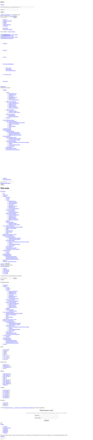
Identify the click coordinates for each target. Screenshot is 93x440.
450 (4, 377)
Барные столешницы (13, 107)
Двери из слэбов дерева (14, 112)
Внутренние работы (10, 236)
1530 (4, 353)
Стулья (7, 198)
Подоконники (12, 115)
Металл (5, 404)
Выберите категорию (5, 183)
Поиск (15, 17)
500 (4, 378)
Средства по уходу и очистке (12, 149)
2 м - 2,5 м (5, 355)
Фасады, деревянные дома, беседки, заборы (19, 142)
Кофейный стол (12, 94)
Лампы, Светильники (11, 228)
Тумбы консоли (12, 105)
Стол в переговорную (14, 99)
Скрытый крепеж (7, 255)
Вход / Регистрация (7, 29)
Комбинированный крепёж (15, 134)
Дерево (5, 268)
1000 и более (6, 269)
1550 (4, 354)
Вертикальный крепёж (14, 132)
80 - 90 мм (5, 396)
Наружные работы (10, 240)
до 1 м (4, 359)
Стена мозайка (12, 126)
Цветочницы (9, 231)
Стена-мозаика (9, 230)
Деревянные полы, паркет (15, 138)
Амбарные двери (13, 111)
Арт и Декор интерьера (8, 120)
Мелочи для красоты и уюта (9, 234)
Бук (4, 368)
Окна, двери (11, 146)
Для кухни (5, 195)
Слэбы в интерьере (10, 114)
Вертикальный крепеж (11, 256)
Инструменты (9, 147)
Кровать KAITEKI (7, 20)
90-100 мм (5, 397)
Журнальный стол (13, 97)
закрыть (2, 4)
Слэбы (4, 23)
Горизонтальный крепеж (11, 257)
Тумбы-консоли (12, 217)
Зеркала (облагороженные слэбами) (14, 227)
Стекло (5, 405)
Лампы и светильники (14, 123)
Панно (10, 125)
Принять (3, 436)
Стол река (11, 96)
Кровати (8, 117)
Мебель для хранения (11, 101)
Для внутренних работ (11, 137)
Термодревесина (7, 24)
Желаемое (5, 28)
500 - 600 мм (6, 271)
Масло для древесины (8, 235)
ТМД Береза (6, 365)
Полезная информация (8, 64)
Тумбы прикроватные (14, 102)
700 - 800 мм (6, 382)
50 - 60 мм (5, 392)
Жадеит (5, 178)
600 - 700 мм (6, 381)
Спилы (7, 252)
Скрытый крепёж (7, 130)
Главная (5, 43)
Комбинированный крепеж (12, 259)
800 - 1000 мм (6, 383)
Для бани (8, 197)
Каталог (5, 19)
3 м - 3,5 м (5, 358)
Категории (3, 191)
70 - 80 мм (5, 273)
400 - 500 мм (6, 376)
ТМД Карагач (6, 367)
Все (4, 193)
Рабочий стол (12, 98)
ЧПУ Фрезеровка (7, 179)
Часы (10, 127)
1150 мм (5, 350)
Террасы (11, 143)
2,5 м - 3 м (5, 356)
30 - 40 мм (5, 272)
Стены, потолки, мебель (14, 139)
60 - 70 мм (5, 393)
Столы (7, 92)
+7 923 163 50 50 (11, 31)
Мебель (5, 22)
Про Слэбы (8, 68)
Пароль (3, 9)
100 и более (6, 390)
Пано (7, 229)
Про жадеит (9, 69)
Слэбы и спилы (6, 250)
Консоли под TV (12, 104)
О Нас (4, 57)
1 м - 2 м (5, 349)
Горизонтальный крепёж (14, 133)
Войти (2, 12)
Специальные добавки (11, 148)
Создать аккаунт (13, 15)
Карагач (5, 364)
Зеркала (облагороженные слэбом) (17, 122)
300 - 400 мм (6, 375)
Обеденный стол (12, 93)
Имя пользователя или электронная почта (11, 7)
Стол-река (11, 204)
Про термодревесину (11, 70)
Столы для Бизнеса (13, 202)
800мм (4, 384)
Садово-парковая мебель (14, 144)
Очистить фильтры (5, 266)
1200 (4, 351)
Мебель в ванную (13, 106)
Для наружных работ (11, 141)
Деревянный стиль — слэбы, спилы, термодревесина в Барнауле (19, 407)
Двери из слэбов (10, 109)
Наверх (2, 424)
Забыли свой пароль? (5, 14)
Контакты (5, 25)
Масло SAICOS (6, 136)
